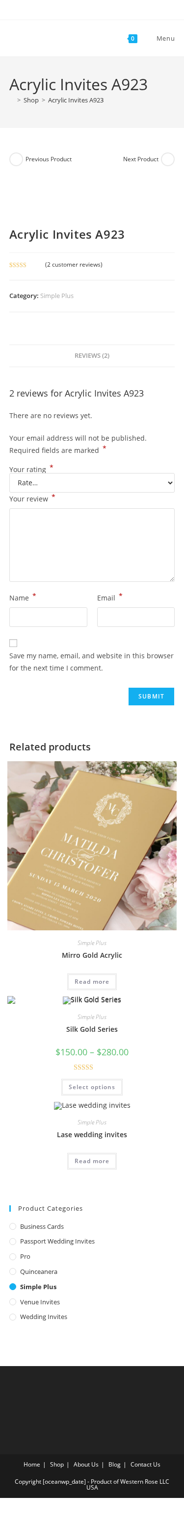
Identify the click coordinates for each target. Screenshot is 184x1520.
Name (22, 597)
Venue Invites (40, 1301)
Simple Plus (57, 295)
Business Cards (42, 1226)
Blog (114, 1464)
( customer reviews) (74, 264)
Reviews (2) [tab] (92, 355)
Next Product (140, 159)
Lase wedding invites (92, 1134)
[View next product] (168, 159)
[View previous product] (16, 159)
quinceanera (38, 1271)
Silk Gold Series (92, 1029)
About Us (86, 1464)
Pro (25, 1256)
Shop (57, 1464)
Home (32, 1464)
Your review (32, 498)
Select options (92, 1087)
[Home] (11, 100)
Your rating (31, 469)
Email (110, 597)
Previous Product (49, 159)
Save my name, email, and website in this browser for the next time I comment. (91, 662)
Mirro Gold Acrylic (92, 955)
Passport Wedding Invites (57, 1241)
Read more (92, 981)
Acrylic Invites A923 (76, 100)
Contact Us (145, 1464)
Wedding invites (43, 1316)
